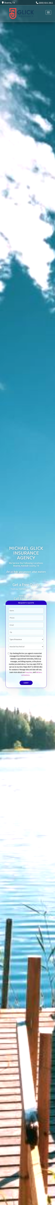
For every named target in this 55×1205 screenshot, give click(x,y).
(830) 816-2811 (46, 2)
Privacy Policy (29, 672)
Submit (26, 683)
